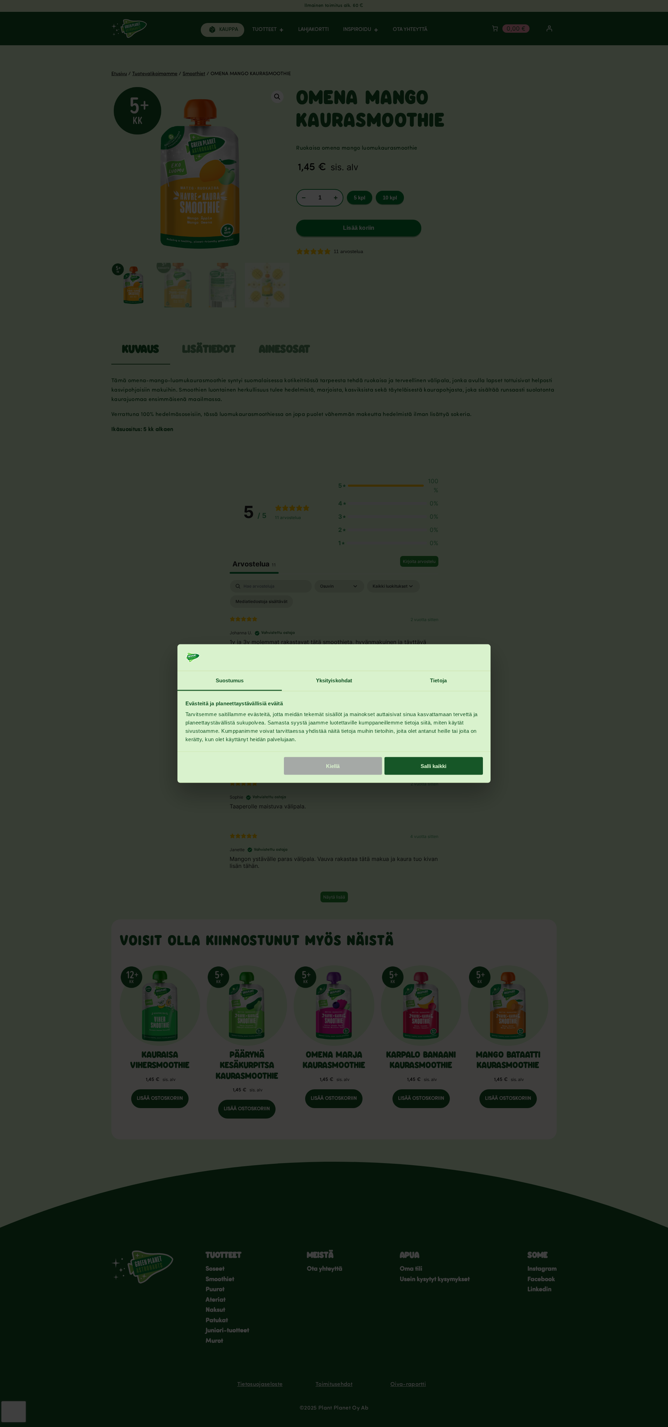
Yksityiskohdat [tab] (334, 680)
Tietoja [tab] (438, 680)
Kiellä (333, 766)
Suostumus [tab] (230, 680)
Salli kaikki (433, 766)
